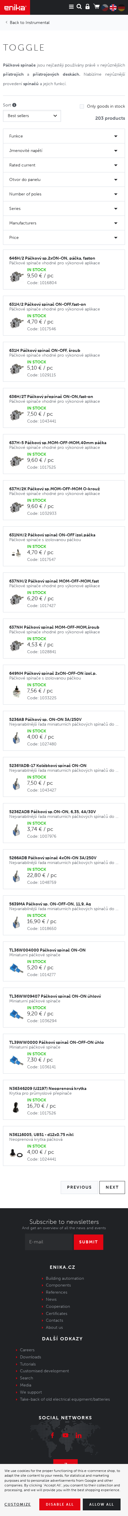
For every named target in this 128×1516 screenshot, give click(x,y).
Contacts (54, 1320)
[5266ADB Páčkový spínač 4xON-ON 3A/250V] (18, 876)
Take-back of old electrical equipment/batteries (65, 1399)
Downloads (30, 1357)
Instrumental (37, 22)
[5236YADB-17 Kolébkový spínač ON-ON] (18, 784)
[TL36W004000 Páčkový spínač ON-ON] (18, 969)
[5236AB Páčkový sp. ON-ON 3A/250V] (18, 738)
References (56, 1292)
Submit (88, 1242)
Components (58, 1285)
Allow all (101, 1504)
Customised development (44, 1370)
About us (54, 1327)
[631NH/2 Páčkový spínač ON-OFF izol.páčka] (18, 554)
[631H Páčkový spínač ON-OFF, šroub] (18, 369)
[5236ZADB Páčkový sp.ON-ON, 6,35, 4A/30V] (18, 830)
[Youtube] (65, 1436)
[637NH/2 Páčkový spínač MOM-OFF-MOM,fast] (18, 600)
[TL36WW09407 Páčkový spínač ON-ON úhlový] (18, 1015)
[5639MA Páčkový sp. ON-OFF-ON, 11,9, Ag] (18, 923)
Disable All (60, 1504)
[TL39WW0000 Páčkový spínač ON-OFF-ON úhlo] (18, 1061)
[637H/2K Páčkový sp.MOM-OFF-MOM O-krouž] (18, 507)
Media (25, 1385)
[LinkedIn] (79, 1436)
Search (26, 1378)
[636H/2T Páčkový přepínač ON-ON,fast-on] (18, 415)
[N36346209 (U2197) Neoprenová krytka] (18, 1107)
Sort (7, 105)
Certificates (56, 1313)
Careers (27, 1349)
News (51, 1299)
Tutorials (28, 1364)
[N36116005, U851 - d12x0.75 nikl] (18, 1153)
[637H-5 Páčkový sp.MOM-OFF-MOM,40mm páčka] (18, 461)
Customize (17, 1504)
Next (112, 1187)
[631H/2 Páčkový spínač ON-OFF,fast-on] (18, 323)
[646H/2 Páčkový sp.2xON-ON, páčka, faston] (18, 277)
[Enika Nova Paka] (15, 7)
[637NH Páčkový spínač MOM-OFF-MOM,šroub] (18, 646)
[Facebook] (52, 1436)
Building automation (65, 1278)
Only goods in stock (106, 106)
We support (31, 1392)
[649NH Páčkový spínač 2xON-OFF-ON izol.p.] (18, 692)
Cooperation (58, 1306)
